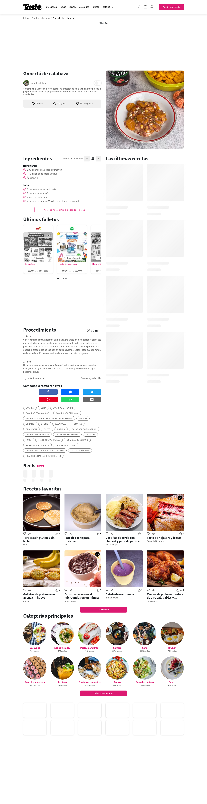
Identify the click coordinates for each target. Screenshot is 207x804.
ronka (26, 601)
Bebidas (62, 682)
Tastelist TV (107, 7)
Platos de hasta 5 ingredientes (43, 456)
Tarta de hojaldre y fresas (164, 537)
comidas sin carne (63, 408)
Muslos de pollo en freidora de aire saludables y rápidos (165, 595)
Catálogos (84, 7)
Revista (95, 7)
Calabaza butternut (67, 434)
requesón (31, 429)
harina (61, 429)
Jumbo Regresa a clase (68, 264)
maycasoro (70, 601)
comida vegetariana (67, 413)
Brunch (172, 647)
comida (30, 408)
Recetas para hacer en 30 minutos (45, 451)
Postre (172, 682)
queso (47, 429)
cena (43, 408)
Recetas (72, 7)
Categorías (51, 7)
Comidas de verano (77, 440)
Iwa (25, 544)
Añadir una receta (171, 7)
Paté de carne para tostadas (77, 539)
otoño (44, 424)
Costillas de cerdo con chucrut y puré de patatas (123, 539)
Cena (144, 647)
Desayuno (35, 647)
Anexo (117, 682)
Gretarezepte (112, 544)
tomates (77, 424)
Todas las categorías (103, 693)
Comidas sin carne (41, 18)
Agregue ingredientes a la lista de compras (64, 210)
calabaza (60, 424)
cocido (83, 418)
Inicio (26, 18)
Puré (28, 440)
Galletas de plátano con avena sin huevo (39, 595)
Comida (117, 647)
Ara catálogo (30, 264)
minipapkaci (112, 597)
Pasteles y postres (35, 682)
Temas (62, 7)
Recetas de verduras (37, 434)
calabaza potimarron (84, 429)
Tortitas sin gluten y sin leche (39, 539)
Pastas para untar (89, 647)
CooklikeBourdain (155, 541)
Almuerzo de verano (37, 445)
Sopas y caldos (62, 647)
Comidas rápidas (80, 451)
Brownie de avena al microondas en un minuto (82, 595)
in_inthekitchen (38, 83)
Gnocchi (90, 434)
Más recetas (103, 610)
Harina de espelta (66, 445)
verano (30, 424)
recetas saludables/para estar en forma (49, 418)
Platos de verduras (49, 440)
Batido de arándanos (120, 594)
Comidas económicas (37, 413)
